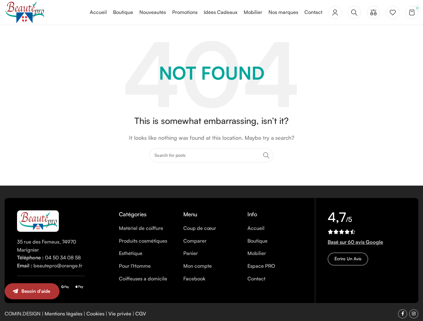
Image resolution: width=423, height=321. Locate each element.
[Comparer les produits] (373, 12)
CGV (140, 313)
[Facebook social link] (402, 314)
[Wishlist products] (392, 12)
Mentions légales (63, 313)
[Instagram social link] (413, 314)
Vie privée (119, 313)
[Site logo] (24, 12)
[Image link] (38, 220)
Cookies (95, 313)
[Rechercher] (354, 12)
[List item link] (146, 228)
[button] (410, 298)
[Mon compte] (335, 12)
